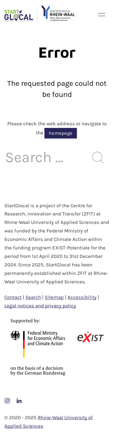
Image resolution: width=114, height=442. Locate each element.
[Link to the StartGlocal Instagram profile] (7, 400)
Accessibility (82, 297)
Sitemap (54, 297)
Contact (13, 297)
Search (33, 297)
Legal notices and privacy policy (40, 306)
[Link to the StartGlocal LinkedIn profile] (19, 400)
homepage (60, 133)
